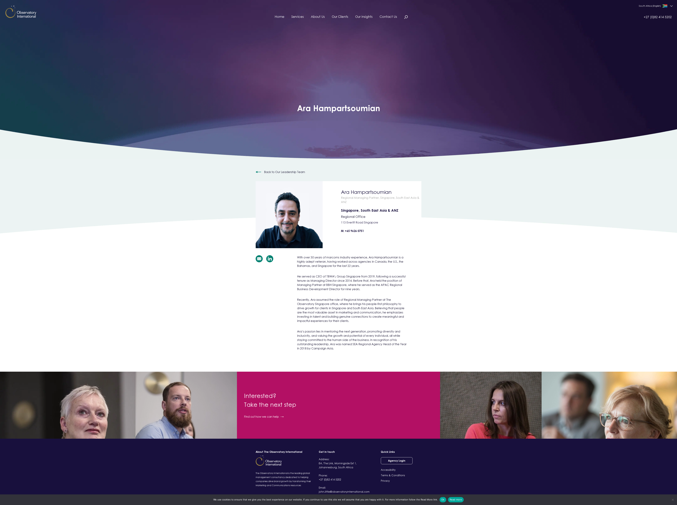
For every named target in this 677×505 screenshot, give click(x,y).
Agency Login (396, 460)
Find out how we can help (261, 416)
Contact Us (388, 17)
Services (297, 17)
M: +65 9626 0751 (352, 231)
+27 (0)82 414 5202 (658, 17)
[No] (672, 499)
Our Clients (340, 17)
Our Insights (364, 17)
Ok (442, 499)
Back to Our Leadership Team (284, 172)
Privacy (385, 480)
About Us (318, 17)
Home (279, 17)
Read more (456, 499)
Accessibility (388, 469)
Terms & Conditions (393, 475)
